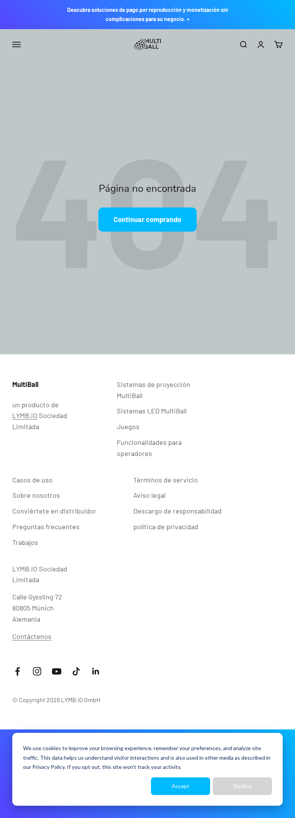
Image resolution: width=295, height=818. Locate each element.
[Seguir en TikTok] (76, 671)
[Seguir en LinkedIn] (96, 671)
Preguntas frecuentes (46, 526)
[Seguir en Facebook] (17, 671)
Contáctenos (31, 636)
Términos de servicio (165, 480)
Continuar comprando (147, 219)
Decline (243, 786)
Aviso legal (149, 495)
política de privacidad (165, 526)
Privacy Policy (48, 767)
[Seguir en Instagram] (37, 671)
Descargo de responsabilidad (177, 511)
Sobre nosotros (36, 495)
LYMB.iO (24, 415)
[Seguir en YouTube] (56, 671)
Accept (180, 786)
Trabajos (25, 542)
